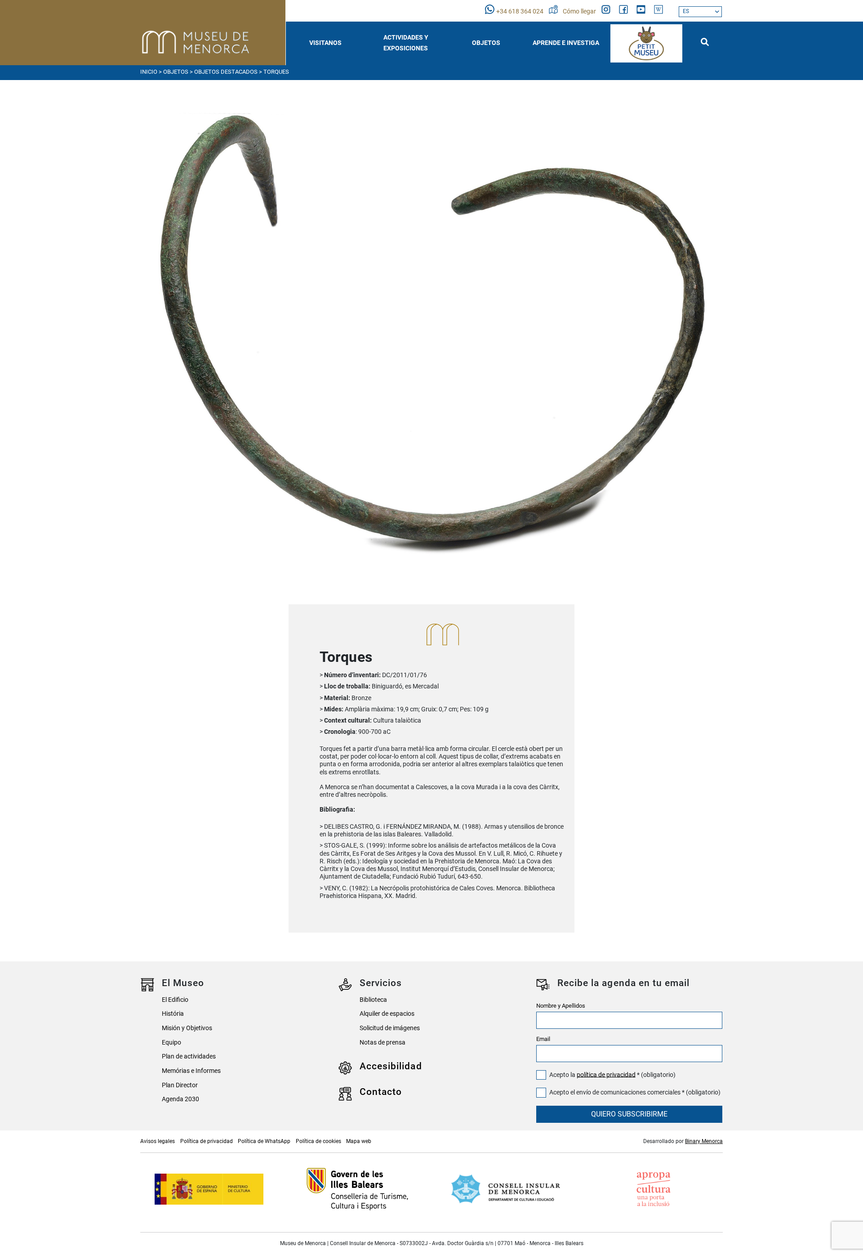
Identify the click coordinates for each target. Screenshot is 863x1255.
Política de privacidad (206, 1141)
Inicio (148, 71)
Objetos (175, 71)
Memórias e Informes (191, 1071)
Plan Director (180, 1085)
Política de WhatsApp (264, 1141)
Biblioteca (373, 1000)
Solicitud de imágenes (390, 1028)
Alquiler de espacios (387, 1014)
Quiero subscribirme (629, 1114)
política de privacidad (606, 1074)
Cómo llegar (580, 11)
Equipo (171, 1042)
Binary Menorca (704, 1141)
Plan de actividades (189, 1056)
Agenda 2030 (180, 1099)
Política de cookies (318, 1141)
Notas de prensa (382, 1042)
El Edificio (175, 1000)
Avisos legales (157, 1141)
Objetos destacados (226, 71)
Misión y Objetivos (187, 1028)
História (173, 1014)
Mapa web (358, 1141)
